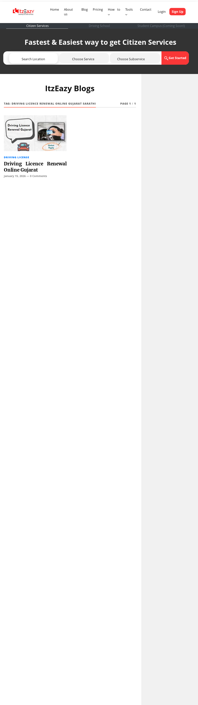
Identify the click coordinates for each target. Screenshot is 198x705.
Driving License (16, 157)
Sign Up (177, 11)
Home (55, 9)
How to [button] (114, 9)
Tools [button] (129, 9)
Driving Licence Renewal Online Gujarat (35, 167)
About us (71, 11)
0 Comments (38, 176)
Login (162, 11)
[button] (44, 59)
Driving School (99, 26)
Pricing (98, 9)
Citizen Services (37, 26)
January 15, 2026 (15, 176)
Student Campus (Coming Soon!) (161, 26)
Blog (84, 9)
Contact (145, 9)
